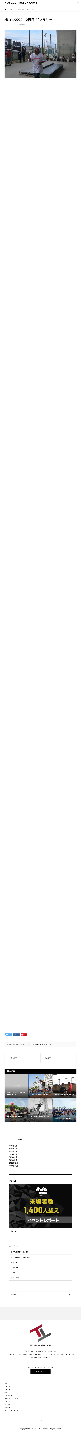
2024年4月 (13, 1146)
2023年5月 (13, 1154)
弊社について (40, 1372)
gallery (37, 1044)
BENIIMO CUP (9, 1401)
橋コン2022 (21, 24)
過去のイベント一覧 (11, 1398)
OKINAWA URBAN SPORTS (21, 3)
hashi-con (42, 1044)
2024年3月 (13, 1148)
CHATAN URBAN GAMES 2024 (21, 1257)
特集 (6, 1392)
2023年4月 (13, 1157)
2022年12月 (13, 1163)
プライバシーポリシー (12, 1410)
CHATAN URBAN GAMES (19, 1252)
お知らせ (7, 1390)
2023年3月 (13, 1160)
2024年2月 (13, 1151)
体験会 (13, 1273)
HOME (7, 1384)
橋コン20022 (49, 1044)
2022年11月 (13, 1166)
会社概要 (7, 1407)
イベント (7, 1387)
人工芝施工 (8, 1404)
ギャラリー (8, 24)
